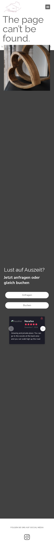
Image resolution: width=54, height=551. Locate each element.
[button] (47, 7)
